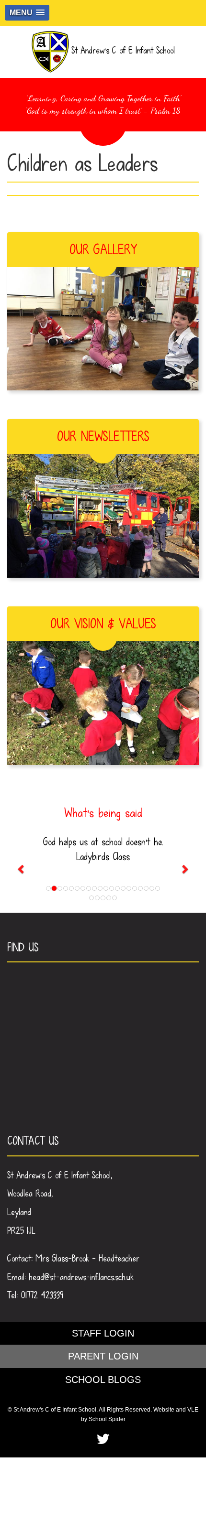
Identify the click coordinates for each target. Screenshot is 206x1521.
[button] (27, 13)
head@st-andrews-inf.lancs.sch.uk (81, 1277)
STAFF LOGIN (103, 1333)
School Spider (107, 1419)
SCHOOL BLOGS (103, 1379)
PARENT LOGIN (103, 1356)
